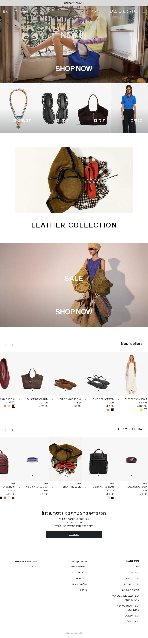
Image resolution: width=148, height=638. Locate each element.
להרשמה (74, 534)
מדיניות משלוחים (79, 566)
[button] (118, 399)
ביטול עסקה (82, 578)
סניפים (34, 566)
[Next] (12, 344)
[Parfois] (123, 11)
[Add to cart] (131, 390)
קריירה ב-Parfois (130, 590)
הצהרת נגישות (132, 578)
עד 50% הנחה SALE (74, 3)
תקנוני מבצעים (132, 615)
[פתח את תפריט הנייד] (143, 11)
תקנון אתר (134, 572)
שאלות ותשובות (80, 584)
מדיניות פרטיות (131, 584)
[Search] (100, 11)
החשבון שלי (133, 621)
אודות (136, 566)
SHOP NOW (74, 68)
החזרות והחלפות (79, 572)
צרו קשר (83, 590)
